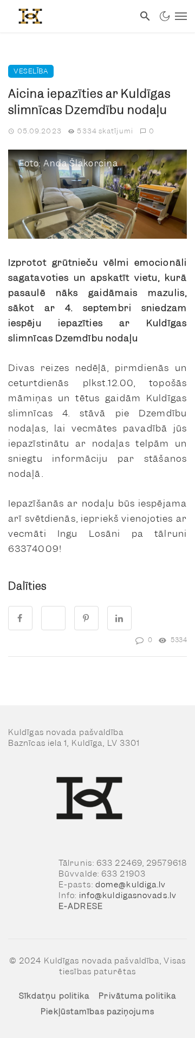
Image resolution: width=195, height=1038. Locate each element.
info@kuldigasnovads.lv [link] (128, 895)
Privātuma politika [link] (137, 995)
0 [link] (151, 131)
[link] (67, 16)
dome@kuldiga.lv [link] (130, 884)
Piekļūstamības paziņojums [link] (97, 1011)
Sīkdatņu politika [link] (54, 995)
